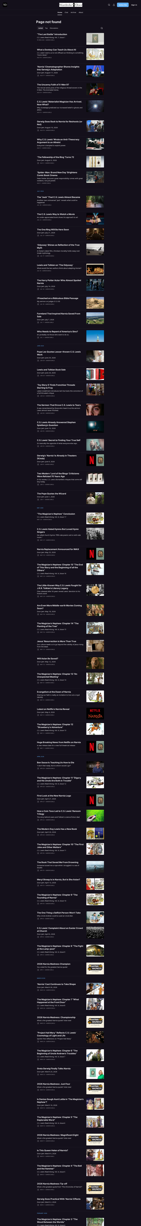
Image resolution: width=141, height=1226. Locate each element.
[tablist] (48, 28)
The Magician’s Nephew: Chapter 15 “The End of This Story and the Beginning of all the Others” (60, 567)
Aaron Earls (50, 40)
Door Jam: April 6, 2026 (46, 934)
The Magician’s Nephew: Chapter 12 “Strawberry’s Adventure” (55, 726)
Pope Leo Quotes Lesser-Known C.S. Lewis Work (59, 353)
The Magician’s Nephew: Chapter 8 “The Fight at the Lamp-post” (60, 947)
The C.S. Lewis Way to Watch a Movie (56, 214)
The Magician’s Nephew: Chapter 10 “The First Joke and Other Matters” (60, 846)
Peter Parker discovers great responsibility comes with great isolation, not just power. (60, 179)
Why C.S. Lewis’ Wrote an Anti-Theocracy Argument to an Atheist (58, 141)
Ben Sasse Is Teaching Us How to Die (55, 762)
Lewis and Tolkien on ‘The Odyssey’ (55, 265)
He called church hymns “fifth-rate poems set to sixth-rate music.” (59, 536)
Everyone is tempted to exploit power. (51, 145)
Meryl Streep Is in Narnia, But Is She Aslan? (58, 879)
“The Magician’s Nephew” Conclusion (56, 514)
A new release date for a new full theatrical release (56, 745)
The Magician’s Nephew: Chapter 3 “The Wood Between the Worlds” (57, 1220)
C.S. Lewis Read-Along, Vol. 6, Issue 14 (51, 680)
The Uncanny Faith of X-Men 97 (53, 84)
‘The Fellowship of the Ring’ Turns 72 (55, 157)
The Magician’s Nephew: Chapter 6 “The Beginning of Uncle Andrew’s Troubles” (57, 1052)
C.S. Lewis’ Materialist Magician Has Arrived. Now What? (59, 103)
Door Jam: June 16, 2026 (46, 428)
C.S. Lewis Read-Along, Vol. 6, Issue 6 (51, 1123)
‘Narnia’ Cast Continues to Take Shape (56, 984)
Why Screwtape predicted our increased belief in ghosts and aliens (59, 108)
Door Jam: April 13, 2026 (46, 883)
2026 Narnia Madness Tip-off (52, 1183)
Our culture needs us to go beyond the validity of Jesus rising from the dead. (60, 645)
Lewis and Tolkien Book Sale (51, 369)
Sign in (134, 5)
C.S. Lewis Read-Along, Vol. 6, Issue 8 (51, 1005)
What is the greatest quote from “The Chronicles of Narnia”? (59, 1187)
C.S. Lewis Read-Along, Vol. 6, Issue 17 (51, 517)
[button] (59, 12)
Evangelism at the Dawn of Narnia (54, 692)
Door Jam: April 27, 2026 (46, 799)
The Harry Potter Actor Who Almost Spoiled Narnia (59, 281)
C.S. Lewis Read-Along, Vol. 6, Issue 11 (51, 850)
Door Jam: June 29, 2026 (46, 358)
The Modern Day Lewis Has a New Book (57, 829)
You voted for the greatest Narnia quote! (52, 967)
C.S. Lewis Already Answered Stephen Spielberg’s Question (56, 423)
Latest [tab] (40, 28)
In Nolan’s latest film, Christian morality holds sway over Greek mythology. (58, 252)
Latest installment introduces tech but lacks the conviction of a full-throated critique (60, 392)
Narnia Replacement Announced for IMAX (58, 549)
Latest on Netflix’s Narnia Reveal (53, 709)
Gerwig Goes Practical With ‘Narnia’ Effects (59, 1199)
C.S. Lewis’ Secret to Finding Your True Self (58, 440)
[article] (70, 39)
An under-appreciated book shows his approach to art (57, 217)
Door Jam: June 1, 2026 (46, 497)
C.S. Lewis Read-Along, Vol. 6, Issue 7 (51, 1056)
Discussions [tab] (54, 28)
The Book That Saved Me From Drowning (57, 862)
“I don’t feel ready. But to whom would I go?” (54, 765)
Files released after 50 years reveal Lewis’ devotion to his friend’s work (58, 592)
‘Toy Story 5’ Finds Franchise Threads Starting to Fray (56, 386)
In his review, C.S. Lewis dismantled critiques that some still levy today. (59, 480)
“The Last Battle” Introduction (52, 34)
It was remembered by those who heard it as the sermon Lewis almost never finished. (58, 409)
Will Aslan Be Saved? (47, 658)
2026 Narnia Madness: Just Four (53, 1084)
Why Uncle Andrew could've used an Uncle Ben (55, 916)
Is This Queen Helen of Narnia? (52, 1150)
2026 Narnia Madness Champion (53, 964)
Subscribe (123, 5)
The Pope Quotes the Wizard (51, 493)
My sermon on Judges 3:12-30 (48, 301)
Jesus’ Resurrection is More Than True (56, 641)
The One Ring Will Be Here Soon (53, 229)
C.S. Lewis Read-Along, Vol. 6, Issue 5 (51, 1172)
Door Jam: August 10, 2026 (47, 127)
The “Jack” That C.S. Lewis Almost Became (58, 197)
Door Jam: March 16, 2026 (47, 1105)
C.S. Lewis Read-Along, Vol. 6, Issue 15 (51, 629)
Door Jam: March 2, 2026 (46, 1202)
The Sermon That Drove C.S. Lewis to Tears (59, 405)
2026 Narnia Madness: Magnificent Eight (57, 1135)
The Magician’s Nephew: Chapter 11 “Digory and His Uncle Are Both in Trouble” (59, 779)
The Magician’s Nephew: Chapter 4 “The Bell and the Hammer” (59, 1167)
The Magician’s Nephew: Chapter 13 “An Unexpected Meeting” (57, 675)
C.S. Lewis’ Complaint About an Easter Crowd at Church (60, 929)
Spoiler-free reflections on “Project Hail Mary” (54, 1039)
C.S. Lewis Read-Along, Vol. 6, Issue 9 (51, 952)
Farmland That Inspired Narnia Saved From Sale (58, 315)
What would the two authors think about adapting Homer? (59, 268)
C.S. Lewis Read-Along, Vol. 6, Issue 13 (51, 730)
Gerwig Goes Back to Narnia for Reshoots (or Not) (59, 123)
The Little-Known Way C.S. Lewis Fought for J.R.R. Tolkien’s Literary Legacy (59, 587)
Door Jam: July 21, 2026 (46, 233)
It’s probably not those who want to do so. (53, 335)
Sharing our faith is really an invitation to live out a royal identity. (58, 696)
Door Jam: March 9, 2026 (46, 1153)
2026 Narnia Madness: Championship (56, 1017)
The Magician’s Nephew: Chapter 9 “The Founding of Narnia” (57, 896)
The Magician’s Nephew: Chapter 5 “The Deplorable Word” (57, 1118)
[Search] (109, 5)
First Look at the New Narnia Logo (54, 795)
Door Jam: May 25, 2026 (46, 552)
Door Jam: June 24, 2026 (46, 373)
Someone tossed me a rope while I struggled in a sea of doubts (58, 866)
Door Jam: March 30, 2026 (47, 987)
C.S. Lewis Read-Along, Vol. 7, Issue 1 (51, 37)
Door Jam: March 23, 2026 (47, 1072)
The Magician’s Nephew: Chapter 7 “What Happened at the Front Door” (58, 1001)
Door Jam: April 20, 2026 (46, 832)
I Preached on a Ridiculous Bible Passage (57, 298)
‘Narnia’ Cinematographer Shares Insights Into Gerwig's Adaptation (58, 68)
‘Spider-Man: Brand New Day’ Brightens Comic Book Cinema (57, 174)
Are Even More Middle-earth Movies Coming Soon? (59, 607)
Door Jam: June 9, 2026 (46, 461)
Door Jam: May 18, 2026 (46, 611)
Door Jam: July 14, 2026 (46, 286)
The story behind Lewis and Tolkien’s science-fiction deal (58, 817)
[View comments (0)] (53, 43)
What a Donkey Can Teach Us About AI (56, 49)
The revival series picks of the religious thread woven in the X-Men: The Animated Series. (59, 89)
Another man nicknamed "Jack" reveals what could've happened (57, 201)
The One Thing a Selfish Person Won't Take (59, 913)
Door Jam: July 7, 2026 (45, 319)
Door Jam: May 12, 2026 (46, 662)
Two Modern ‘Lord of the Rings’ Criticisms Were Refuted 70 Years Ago (58, 475)
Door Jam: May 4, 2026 (46, 712)
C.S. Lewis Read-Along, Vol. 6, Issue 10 (51, 901)
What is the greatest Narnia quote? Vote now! (54, 1020)
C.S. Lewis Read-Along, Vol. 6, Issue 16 (51, 573)
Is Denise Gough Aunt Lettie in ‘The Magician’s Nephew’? (60, 1100)
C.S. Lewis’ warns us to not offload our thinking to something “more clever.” (60, 54)
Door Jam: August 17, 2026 (47, 73)
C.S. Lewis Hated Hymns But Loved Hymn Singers (58, 530)
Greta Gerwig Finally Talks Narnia (53, 1068)
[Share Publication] (114, 5)
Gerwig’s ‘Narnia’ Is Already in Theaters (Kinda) (57, 457)
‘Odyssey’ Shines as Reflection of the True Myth (58, 246)
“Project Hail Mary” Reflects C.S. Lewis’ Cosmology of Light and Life (56, 1034)
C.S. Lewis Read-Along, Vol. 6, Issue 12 (51, 784)
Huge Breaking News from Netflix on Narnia (59, 742)
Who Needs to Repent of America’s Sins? (57, 331)
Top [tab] (46, 28)
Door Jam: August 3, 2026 (47, 160)
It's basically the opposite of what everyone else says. (57, 443)
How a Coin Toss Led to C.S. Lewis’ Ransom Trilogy (59, 812)
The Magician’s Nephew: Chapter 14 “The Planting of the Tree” (58, 625)
